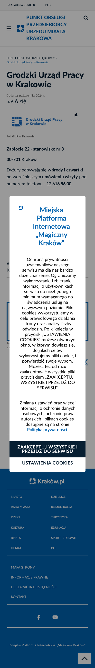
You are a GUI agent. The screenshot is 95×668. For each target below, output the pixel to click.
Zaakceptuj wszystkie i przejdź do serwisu (48, 449)
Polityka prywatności (47, 430)
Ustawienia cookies (47, 463)
